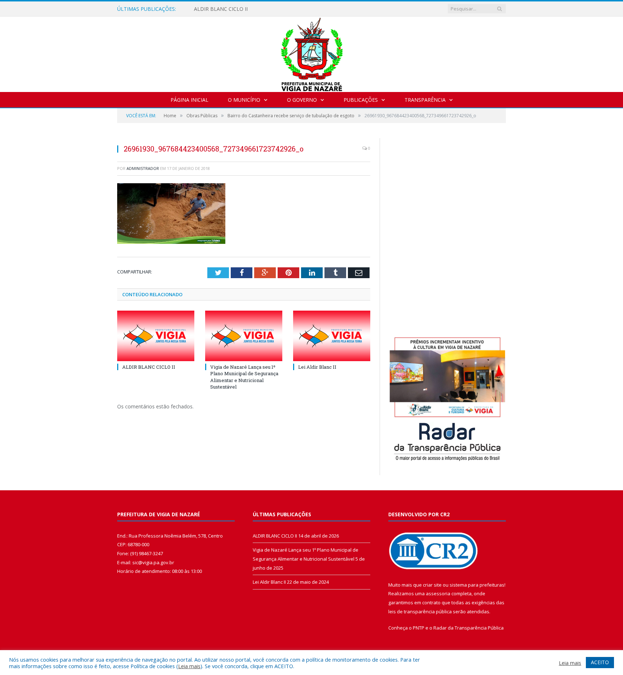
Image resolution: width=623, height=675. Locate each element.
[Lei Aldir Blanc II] (331, 336)
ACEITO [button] (600, 662)
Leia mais (189, 666)
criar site (432, 585)
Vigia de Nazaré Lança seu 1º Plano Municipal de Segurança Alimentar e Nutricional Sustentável (244, 377)
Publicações (361, 99)
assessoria (438, 593)
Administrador (143, 168)
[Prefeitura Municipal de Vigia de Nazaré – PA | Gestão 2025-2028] (312, 52)
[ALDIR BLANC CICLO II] (155, 336)
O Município (244, 99)
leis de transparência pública (420, 611)
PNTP (418, 627)
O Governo (302, 99)
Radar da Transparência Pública (468, 627)
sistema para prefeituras (477, 585)
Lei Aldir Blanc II (317, 367)
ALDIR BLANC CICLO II (221, 9)
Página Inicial (189, 99)
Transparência (425, 99)
